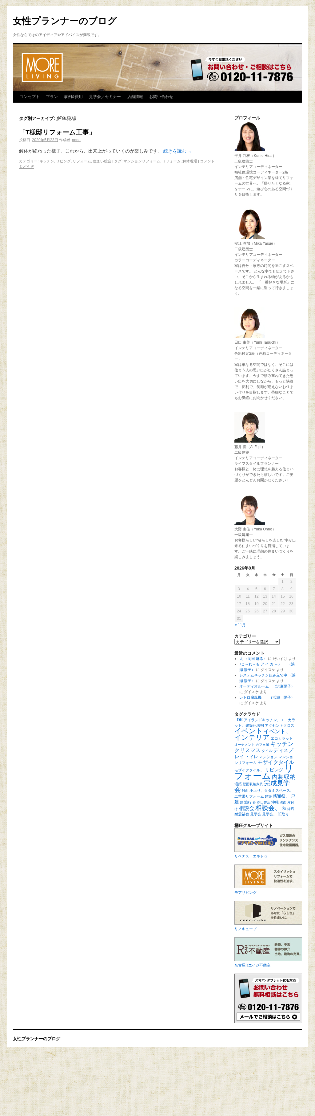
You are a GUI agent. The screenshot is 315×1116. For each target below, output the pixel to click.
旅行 (248, 802)
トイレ (251, 756)
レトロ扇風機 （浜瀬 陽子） (267, 697)
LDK (238, 719)
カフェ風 (262, 744)
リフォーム (82, 161)
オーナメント (244, 744)
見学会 (255, 814)
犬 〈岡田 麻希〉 (253, 658)
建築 (268, 796)
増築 (238, 784)
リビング (63, 161)
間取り (283, 814)
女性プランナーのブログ (65, 21)
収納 (290, 777)
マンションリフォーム (141, 161)
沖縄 (275, 802)
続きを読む (177, 150)
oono (76, 140)
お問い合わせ (161, 96)
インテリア (252, 737)
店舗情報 (135, 96)
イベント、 (277, 731)
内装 (277, 777)
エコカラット (282, 738)
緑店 (290, 809)
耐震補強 (241, 814)
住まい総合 (102, 161)
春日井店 (263, 802)
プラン (52, 96)
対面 (245, 790)
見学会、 (269, 814)
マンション (268, 757)
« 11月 (240, 625)
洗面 (283, 802)
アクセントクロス (279, 725)
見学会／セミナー (105, 96)
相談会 (246, 808)
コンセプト (30, 96)
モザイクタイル (275, 762)
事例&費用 (73, 96)
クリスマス (247, 750)
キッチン (46, 161)
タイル (267, 751)
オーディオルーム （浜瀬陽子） (267, 686)
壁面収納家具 (253, 784)
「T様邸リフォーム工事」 (57, 132)
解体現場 (189, 161)
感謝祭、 (281, 796)
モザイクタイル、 (249, 770)
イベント (248, 731)
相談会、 (268, 807)
